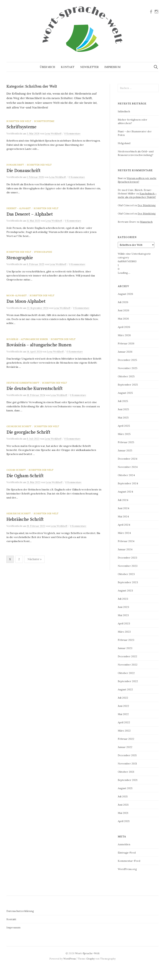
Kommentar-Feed (129, 860)
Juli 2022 (123, 697)
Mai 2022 (123, 714)
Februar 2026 (126, 343)
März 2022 (124, 730)
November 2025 (127, 368)
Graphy (90, 958)
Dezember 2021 (127, 755)
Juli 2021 (122, 796)
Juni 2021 (123, 804)
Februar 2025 (126, 442)
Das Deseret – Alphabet (29, 214)
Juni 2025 (123, 409)
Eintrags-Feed (127, 852)
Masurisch (146, 221)
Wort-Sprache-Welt (87, 953)
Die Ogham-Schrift (25, 476)
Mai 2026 (123, 318)
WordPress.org (127, 869)
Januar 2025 (125, 450)
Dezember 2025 (127, 359)
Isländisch (124, 111)
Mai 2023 (123, 615)
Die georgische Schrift (28, 432)
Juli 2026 (123, 302)
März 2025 (124, 434)
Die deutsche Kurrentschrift (34, 388)
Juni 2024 (123, 508)
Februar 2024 (126, 541)
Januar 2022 (125, 747)
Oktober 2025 (126, 376)
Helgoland (124, 143)
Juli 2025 (123, 401)
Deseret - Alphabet (18, 208)
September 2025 (128, 384)
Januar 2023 (125, 648)
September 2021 (127, 780)
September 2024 (128, 483)
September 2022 (128, 681)
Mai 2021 (123, 812)
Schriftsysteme (44, 121)
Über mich (47, 67)
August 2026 (125, 293)
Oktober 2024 (126, 475)
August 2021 (125, 788)
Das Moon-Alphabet (25, 301)
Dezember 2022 (127, 656)
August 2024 (125, 491)
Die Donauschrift (23, 170)
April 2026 (124, 327)
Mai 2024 (123, 516)
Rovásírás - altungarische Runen (27, 339)
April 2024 (124, 524)
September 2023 (128, 582)
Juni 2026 (123, 310)
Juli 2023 (123, 598)
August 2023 (125, 590)
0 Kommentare (72, 133)
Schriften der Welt (18, 121)
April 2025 (124, 425)
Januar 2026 (125, 351)
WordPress (69, 958)
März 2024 (124, 532)
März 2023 (124, 631)
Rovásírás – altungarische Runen (38, 345)
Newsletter (89, 67)
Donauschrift (15, 164)
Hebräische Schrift (18, 513)
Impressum (112, 67)
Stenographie (43, 251)
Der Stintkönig (147, 205)
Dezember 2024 (127, 458)
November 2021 (127, 763)
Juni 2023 (123, 607)
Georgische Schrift (18, 426)
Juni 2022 (123, 705)
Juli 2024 (123, 500)
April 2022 (124, 722)
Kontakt (67, 67)
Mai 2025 (123, 417)
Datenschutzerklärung (20, 911)
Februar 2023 (126, 639)
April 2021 (123, 821)
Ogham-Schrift (16, 469)
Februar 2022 (126, 738)
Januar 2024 (125, 549)
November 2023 (127, 565)
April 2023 (124, 623)
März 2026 (124, 335)
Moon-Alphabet (16, 295)
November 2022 (127, 664)
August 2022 (125, 689)
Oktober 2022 (126, 673)
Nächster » (35, 559)
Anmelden (124, 844)
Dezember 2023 (127, 557)
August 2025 (125, 392)
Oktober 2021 (126, 771)
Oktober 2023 (126, 574)
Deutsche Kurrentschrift (22, 382)
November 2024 (128, 466)
